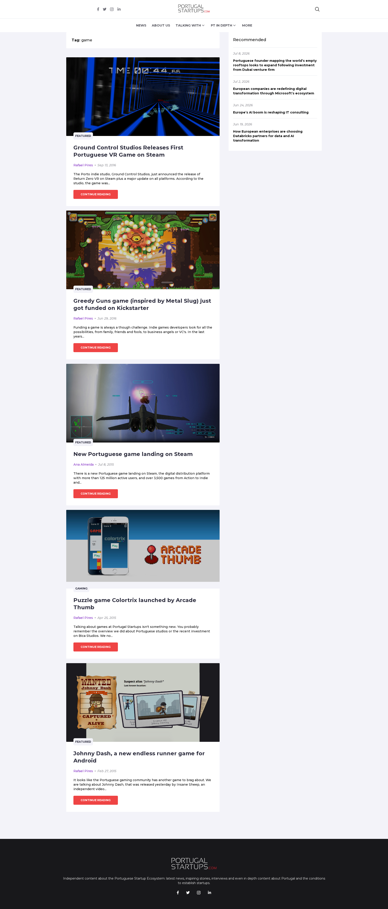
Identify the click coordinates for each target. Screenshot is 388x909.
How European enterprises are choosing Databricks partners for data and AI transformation (267, 135)
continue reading (96, 194)
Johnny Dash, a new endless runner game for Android (139, 757)
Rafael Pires (83, 165)
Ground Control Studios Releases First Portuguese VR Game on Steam (128, 151)
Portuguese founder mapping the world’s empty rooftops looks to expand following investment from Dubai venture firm (275, 65)
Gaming (81, 588)
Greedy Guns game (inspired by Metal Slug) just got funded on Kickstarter (142, 304)
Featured (83, 136)
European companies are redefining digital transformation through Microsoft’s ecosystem (273, 91)
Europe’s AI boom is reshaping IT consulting (271, 112)
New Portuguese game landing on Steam (133, 454)
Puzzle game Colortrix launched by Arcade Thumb (134, 604)
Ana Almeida (83, 464)
